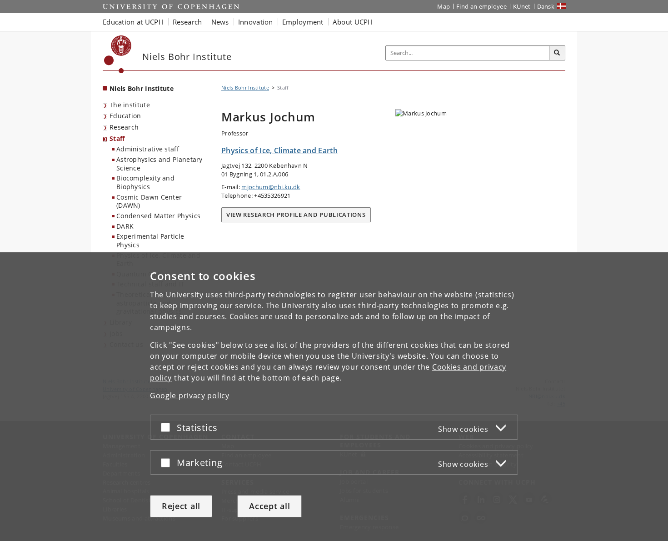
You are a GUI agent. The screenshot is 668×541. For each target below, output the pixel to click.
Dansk (546, 6)
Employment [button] (303, 21)
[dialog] (334, 396)
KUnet (522, 6)
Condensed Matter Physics (158, 215)
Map (443, 6)
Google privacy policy (189, 396)
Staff (117, 138)
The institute (130, 104)
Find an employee (481, 6)
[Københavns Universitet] (118, 54)
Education (125, 115)
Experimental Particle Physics (150, 240)
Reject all (181, 506)
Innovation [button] (255, 21)
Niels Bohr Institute (142, 88)
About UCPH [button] (353, 21)
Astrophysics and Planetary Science (159, 163)
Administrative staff (147, 149)
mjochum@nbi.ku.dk (270, 187)
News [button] (220, 21)
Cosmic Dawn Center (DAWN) (149, 201)
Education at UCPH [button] (133, 21)
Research (124, 127)
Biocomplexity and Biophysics (145, 182)
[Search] (557, 53)
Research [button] (187, 21)
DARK (125, 226)
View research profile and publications (296, 214)
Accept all (269, 506)
